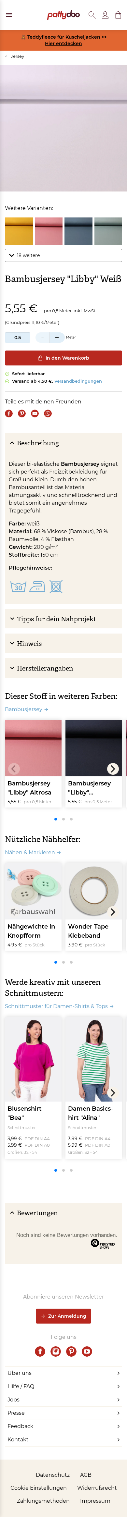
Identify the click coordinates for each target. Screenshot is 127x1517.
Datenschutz (53, 1475)
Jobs (13, 1400)
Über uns (19, 1373)
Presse (16, 1413)
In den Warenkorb (67, 358)
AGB (86, 1475)
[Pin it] (22, 413)
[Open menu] (9, 15)
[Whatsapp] (48, 413)
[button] (118, 15)
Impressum (95, 1501)
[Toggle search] (92, 15)
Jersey (14, 56)
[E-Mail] (35, 413)
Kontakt (18, 1440)
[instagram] (55, 1351)
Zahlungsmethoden (43, 1501)
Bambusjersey (23, 709)
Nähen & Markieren (30, 852)
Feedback (20, 1426)
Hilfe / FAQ (20, 1386)
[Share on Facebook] (9, 413)
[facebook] (40, 1351)
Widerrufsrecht (97, 1488)
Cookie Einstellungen (38, 1488)
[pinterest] (71, 1351)
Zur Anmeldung (67, 1316)
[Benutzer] (105, 15)
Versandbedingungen (78, 381)
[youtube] (87, 1351)
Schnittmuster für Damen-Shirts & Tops (56, 1006)
